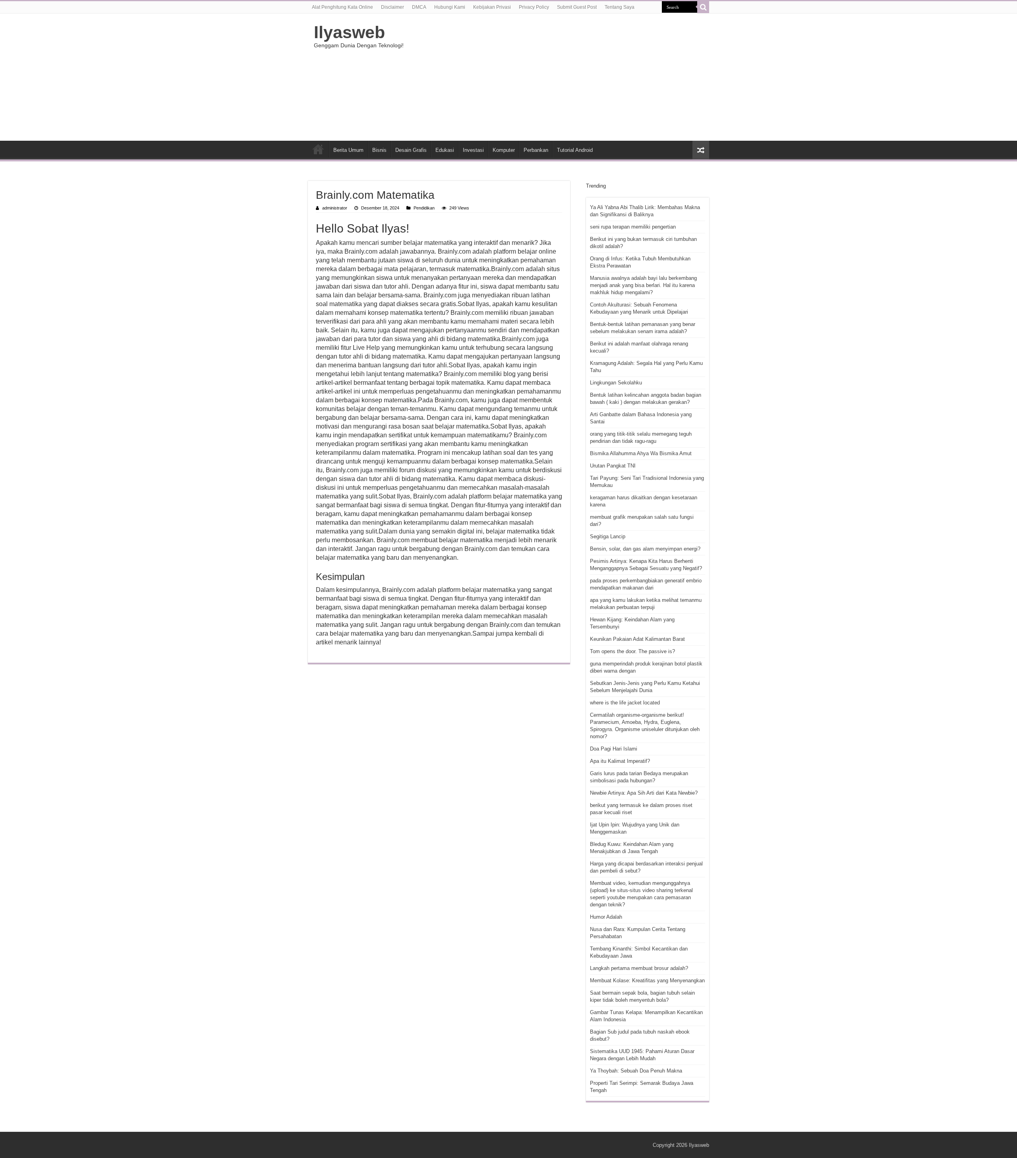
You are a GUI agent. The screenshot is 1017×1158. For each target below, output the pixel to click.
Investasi (473, 150)
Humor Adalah (606, 917)
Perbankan (536, 150)
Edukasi (444, 150)
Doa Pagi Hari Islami (613, 749)
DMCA (419, 7)
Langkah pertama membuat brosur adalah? (639, 968)
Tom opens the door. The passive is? (632, 651)
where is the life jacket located (625, 703)
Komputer (504, 150)
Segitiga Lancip (607, 536)
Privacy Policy (534, 7)
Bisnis (379, 150)
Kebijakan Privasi (492, 7)
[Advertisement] (558, 77)
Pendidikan (424, 208)
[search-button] (703, 7)
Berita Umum (348, 150)
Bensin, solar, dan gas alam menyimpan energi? (645, 549)
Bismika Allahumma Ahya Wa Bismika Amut (641, 453)
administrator (334, 208)
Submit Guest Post (577, 7)
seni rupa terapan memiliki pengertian (633, 227)
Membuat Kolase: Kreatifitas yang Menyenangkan (647, 980)
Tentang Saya (619, 7)
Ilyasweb (349, 32)
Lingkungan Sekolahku (616, 383)
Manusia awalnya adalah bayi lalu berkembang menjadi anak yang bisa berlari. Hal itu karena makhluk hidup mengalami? (643, 285)
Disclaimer (392, 7)
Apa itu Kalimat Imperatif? (620, 761)
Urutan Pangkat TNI (613, 466)
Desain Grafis (411, 150)
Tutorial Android (575, 150)
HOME (318, 149)
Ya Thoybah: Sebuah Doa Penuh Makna (636, 1071)
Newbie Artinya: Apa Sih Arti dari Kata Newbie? (644, 793)
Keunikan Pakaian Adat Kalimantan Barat (637, 639)
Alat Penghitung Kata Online (342, 7)
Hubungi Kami (449, 7)
